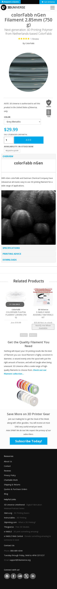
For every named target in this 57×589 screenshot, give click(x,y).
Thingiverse (9, 527)
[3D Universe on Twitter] (26, 576)
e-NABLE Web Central (13, 536)
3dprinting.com (10, 522)
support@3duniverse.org (20, 560)
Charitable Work (11, 480)
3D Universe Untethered (14, 504)
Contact (7, 466)
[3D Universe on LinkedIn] (33, 576)
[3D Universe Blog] (7, 576)
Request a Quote (11, 2)
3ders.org (8, 513)
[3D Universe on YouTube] (20, 576)
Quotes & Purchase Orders (15, 489)
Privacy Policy (10, 475)
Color (7, 117)
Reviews (7, 470)
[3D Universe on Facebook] (13, 576)
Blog (6, 494)
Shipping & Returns (12, 484)
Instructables (9, 517)
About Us (8, 461)
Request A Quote (12, 151)
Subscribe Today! (28, 441)
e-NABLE (8, 531)
